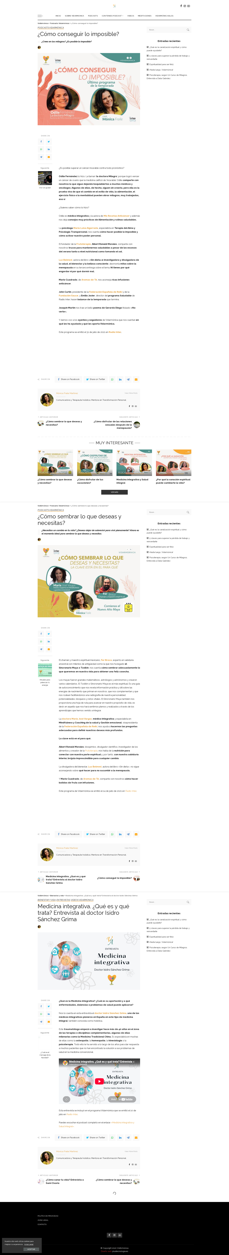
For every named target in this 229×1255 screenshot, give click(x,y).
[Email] (49, 157)
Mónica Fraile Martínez (67, 393)
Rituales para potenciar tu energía (45, 682)
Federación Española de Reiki (80, 726)
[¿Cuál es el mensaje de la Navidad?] (45, 1043)
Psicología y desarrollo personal (72, 1200)
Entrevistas (63, 900)
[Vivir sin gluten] (45, 178)
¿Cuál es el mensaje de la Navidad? (44, 1055)
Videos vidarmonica (82, 900)
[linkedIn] (49, 149)
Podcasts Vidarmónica (51, 28)
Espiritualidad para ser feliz (161, 64)
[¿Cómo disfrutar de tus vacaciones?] (95, 462)
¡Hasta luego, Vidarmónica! (161, 70)
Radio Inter (130, 791)
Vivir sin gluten (45, 188)
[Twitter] (49, 142)
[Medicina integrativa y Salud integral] (134, 462)
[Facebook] (41, 142)
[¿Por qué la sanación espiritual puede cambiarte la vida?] (173, 462)
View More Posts (131, 393)
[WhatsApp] (41, 149)
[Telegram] (41, 157)
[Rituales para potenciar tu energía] (45, 670)
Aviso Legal (28, 1244)
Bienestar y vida (47, 900)
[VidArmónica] (114, 6)
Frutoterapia (91, 750)
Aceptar (31, 1249)
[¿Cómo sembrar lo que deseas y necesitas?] (55, 462)
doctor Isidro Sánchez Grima (110, 1013)
